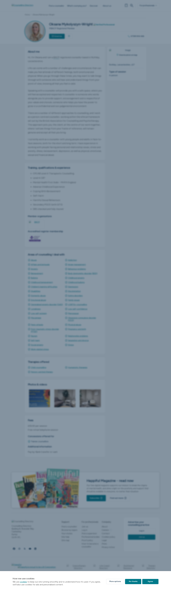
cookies (23, 582)
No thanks (133, 581)
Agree (150, 581)
